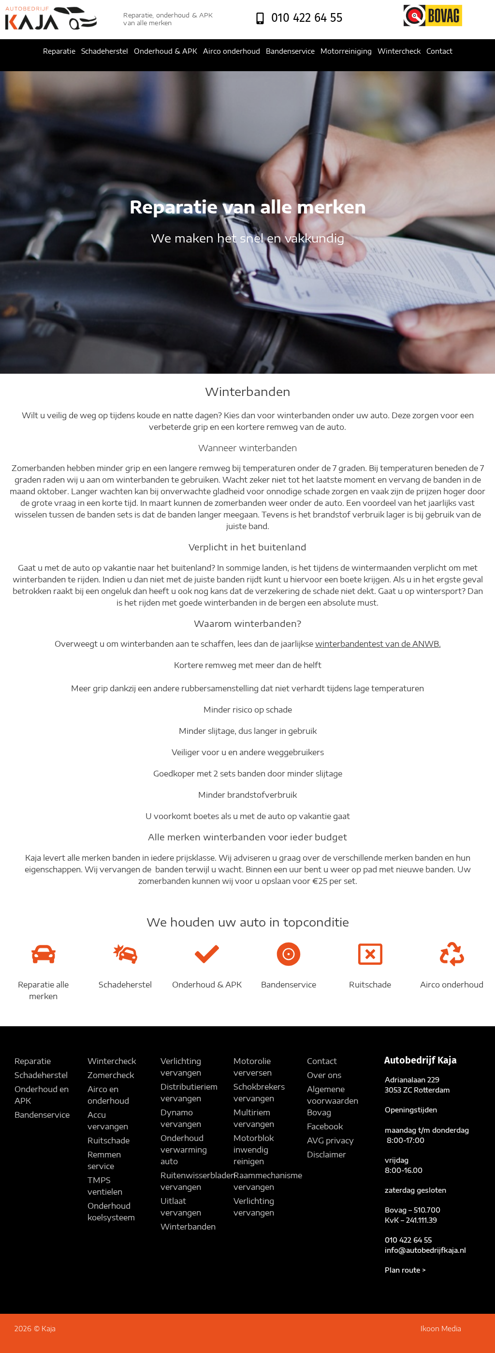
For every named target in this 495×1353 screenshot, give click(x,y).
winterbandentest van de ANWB (377, 644)
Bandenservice (290, 51)
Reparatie (59, 51)
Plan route (402, 1270)
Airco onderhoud (231, 51)
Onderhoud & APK (165, 51)
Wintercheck (399, 51)
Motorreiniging (346, 51)
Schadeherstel (104, 51)
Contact (439, 51)
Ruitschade (370, 984)
